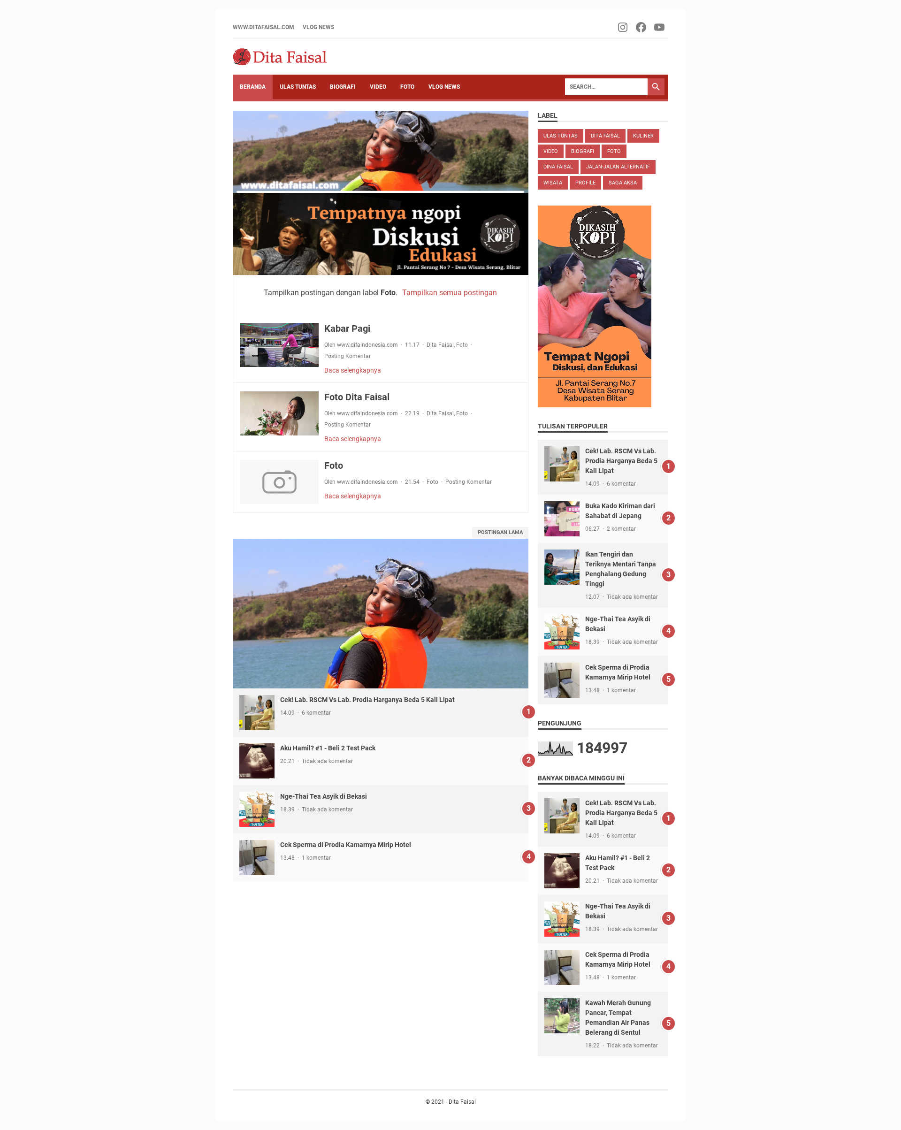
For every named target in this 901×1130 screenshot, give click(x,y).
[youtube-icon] (660, 27)
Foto (462, 345)
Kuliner (643, 136)
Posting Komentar (347, 356)
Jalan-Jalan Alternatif (618, 167)
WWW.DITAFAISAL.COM (263, 27)
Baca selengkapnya (352, 370)
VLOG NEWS (318, 27)
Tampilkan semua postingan (449, 292)
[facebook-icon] (642, 27)
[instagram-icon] (623, 27)
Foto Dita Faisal (356, 397)
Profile (585, 183)
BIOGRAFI (343, 87)
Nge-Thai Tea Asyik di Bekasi (323, 796)
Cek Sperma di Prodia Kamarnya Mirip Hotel (345, 844)
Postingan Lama (500, 532)
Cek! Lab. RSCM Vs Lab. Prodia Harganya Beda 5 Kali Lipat (367, 699)
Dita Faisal (440, 345)
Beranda (253, 87)
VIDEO (378, 87)
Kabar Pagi (347, 328)
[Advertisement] (380, 947)
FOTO (407, 87)
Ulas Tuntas (560, 136)
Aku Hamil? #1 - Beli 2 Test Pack (327, 748)
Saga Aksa (623, 183)
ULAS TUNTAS (298, 87)
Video (550, 151)
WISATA (552, 183)
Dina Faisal (558, 167)
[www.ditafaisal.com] (280, 56)
